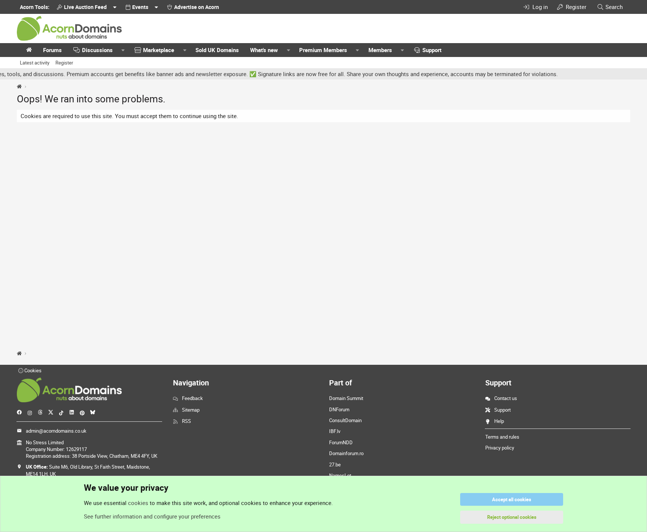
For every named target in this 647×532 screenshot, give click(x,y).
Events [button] (140, 6)
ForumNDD (341, 442)
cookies (138, 503)
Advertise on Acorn (196, 6)
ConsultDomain (345, 420)
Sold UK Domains (217, 50)
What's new (264, 50)
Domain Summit (346, 398)
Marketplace (158, 50)
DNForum (339, 409)
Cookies (32, 370)
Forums (52, 50)
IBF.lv (334, 431)
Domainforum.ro (346, 453)
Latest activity (34, 62)
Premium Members (323, 50)
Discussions (97, 50)
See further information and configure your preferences (152, 516)
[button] (123, 50)
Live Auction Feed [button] (85, 6)
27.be (335, 464)
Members (380, 50)
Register (64, 62)
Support (431, 50)
